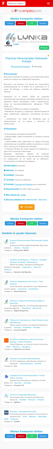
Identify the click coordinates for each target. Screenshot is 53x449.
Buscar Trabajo (16, 3)
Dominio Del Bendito (22, 272)
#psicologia (41, 416)
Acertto (17, 421)
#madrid (25, 248)
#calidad (23, 400)
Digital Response (21, 311)
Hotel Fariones (20, 291)
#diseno (17, 248)
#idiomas (31, 416)
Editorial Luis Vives (22, 349)
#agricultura (27, 267)
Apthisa (17, 402)
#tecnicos (42, 200)
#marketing (26, 308)
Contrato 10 (19, 385)
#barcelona (36, 308)
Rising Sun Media (21, 250)
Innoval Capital (20, 330)
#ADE (8, 347)
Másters (21, 23)
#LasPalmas (32, 289)
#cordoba (26, 383)
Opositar (43, 23)
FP (32, 23)
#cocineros (22, 289)
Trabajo (7, 250)
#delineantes (31, 200)
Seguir (45, 48)
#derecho (15, 347)
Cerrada (28, 207)
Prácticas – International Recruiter (23, 412)
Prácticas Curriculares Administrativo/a (25, 359)
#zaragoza (25, 347)
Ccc (15, 366)
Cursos (10, 23)
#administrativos (26, 364)
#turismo (17, 327)
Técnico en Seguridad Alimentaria (23, 395)
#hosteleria (26, 327)
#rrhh (25, 416)
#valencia (13, 419)
